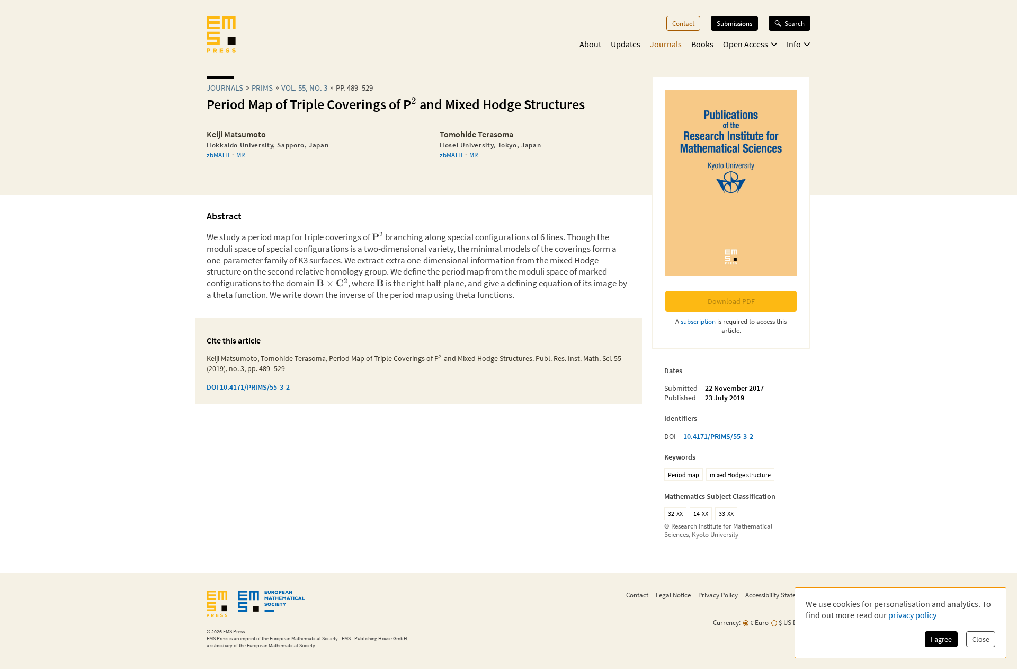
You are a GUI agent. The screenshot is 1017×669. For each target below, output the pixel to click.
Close (980, 639)
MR (240, 155)
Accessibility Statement (777, 595)
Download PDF (731, 301)
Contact (683, 23)
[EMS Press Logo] (221, 35)
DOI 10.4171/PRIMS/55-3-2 (248, 387)
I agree (941, 639)
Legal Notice (673, 595)
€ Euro (759, 623)
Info (794, 44)
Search (794, 23)
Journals (666, 44)
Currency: (727, 623)
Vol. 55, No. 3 (304, 88)
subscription (698, 321)
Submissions (734, 23)
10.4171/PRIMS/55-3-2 (718, 436)
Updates (625, 44)
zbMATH (218, 155)
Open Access (745, 44)
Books (702, 44)
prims (262, 88)
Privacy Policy (718, 595)
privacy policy (912, 615)
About (590, 44)
